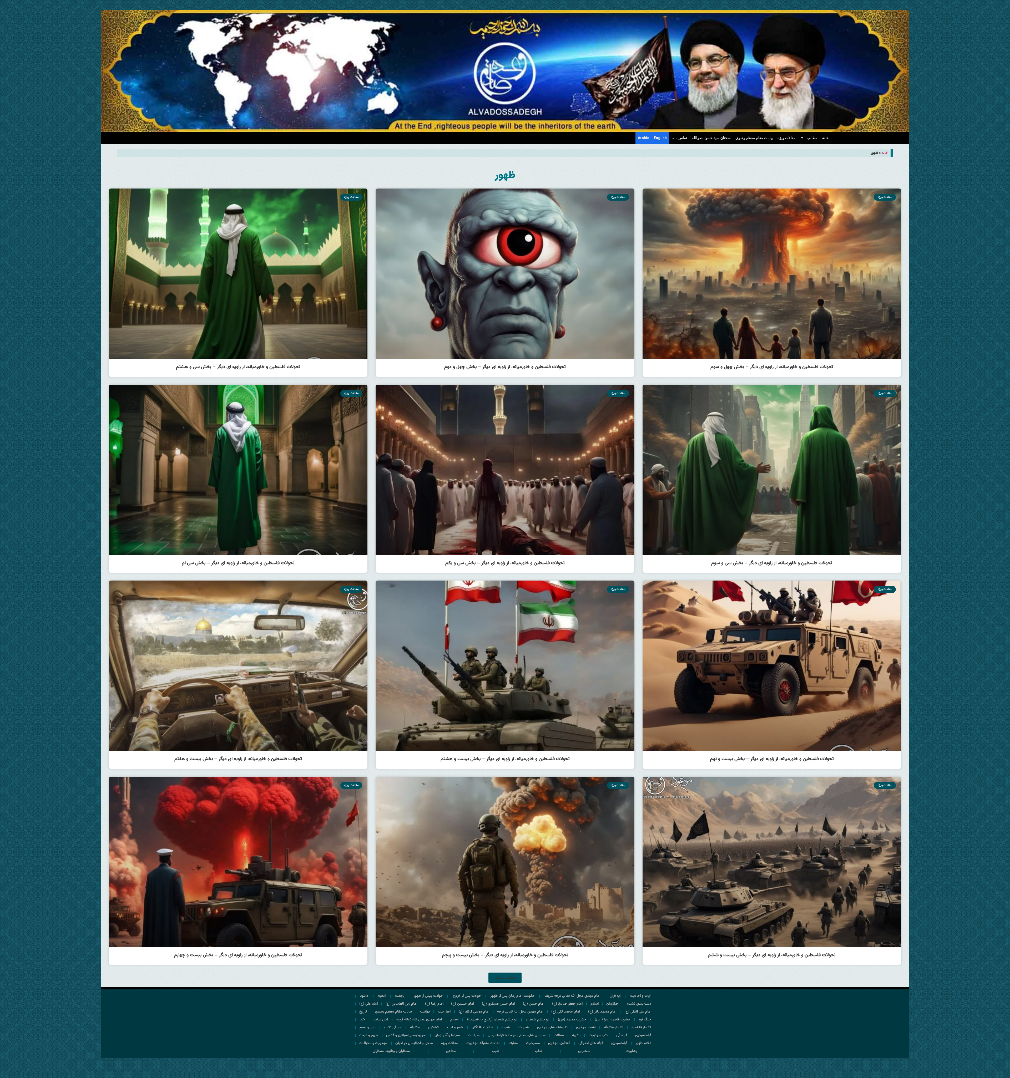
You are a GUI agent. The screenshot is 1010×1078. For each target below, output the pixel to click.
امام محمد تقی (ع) (565, 1012)
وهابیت (631, 1051)
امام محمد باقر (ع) (602, 1012)
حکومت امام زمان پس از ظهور (513, 996)
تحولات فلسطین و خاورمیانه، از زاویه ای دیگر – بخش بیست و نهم (772, 759)
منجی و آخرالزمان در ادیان (414, 1043)
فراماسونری (643, 1035)
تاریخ (363, 1012)
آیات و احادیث (640, 996)
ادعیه (382, 996)
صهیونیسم (368, 1027)
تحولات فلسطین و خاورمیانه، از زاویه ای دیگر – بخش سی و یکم (505, 563)
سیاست (473, 1035)
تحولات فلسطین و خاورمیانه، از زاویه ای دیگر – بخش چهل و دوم (505, 367)
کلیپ (495, 1051)
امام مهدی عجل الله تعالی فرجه (520, 1012)
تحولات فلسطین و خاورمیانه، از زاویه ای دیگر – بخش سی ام (238, 563)
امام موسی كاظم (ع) (474, 1012)
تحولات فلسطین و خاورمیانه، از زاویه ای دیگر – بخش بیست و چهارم (238, 955)
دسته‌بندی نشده (639, 1004)
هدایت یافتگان (482, 1027)
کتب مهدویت (598, 1035)
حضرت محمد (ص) (572, 1020)
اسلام (594, 1004)
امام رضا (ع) (434, 1004)
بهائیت (425, 1012)
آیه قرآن (615, 996)
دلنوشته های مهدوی (552, 1027)
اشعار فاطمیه (641, 1027)
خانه (825, 138)
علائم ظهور (643, 1043)
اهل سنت (380, 1020)
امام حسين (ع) (462, 1004)
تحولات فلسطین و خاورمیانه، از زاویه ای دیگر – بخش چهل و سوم (771, 367)
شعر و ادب (455, 1027)
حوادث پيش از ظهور (428, 996)
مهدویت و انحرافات (373, 1043)
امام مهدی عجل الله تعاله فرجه (419, 1020)
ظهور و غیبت (368, 1035)
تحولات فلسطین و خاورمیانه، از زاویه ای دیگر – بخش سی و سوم (771, 563)
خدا (362, 1020)
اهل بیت (444, 1012)
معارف (513, 1043)
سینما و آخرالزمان (447, 1035)
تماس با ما (679, 138)
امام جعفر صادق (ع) (567, 1004)
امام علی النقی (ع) (637, 1012)
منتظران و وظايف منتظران (391, 1051)
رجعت (399, 996)
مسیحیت (533, 1043)
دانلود (364, 996)
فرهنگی (621, 1035)
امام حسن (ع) (533, 1004)
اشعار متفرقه (613, 1027)
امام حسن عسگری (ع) (498, 1004)
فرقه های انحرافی (590, 1043)
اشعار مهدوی (585, 1027)
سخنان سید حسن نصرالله (711, 138)
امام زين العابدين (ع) (401, 1004)
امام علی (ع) (368, 1004)
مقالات (559, 1035)
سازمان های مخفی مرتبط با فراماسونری (517, 1035)
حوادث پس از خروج (467, 996)
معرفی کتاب (393, 1027)
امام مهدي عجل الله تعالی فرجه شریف (572, 996)
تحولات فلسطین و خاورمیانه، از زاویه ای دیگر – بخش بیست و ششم (772, 955)
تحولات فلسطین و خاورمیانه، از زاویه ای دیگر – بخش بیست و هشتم (505, 759)
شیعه (506, 1027)
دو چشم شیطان (537, 1020)
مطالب (812, 138)
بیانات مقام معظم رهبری (754, 138)
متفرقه (415, 1027)
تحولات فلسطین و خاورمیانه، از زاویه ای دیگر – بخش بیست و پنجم (505, 955)
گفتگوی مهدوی (559, 1043)
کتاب (538, 1051)
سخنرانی (584, 1051)
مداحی (451, 1051)
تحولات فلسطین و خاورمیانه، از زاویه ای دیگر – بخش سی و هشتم (238, 367)
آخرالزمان (612, 1004)
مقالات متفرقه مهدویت (483, 1043)
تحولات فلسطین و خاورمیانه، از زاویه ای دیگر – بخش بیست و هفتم (238, 759)
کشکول (433, 1027)
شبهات (523, 1027)
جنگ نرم (645, 1020)
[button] (505, 978)
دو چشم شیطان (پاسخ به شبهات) (492, 1020)
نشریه (576, 1035)
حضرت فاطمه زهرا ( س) (612, 1020)
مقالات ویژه (786, 138)
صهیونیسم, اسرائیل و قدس (406, 1035)
